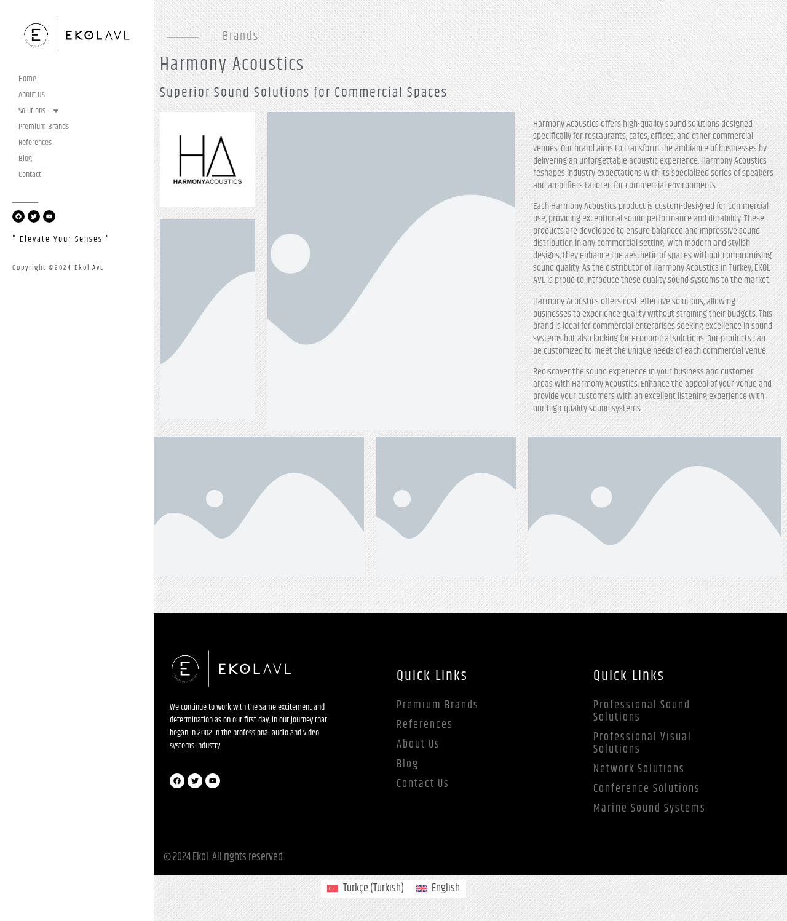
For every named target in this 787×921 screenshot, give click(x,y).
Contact (29, 174)
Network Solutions (639, 769)
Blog (25, 158)
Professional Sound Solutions (641, 711)
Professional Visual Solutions (642, 743)
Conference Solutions (646, 788)
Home (27, 78)
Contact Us (423, 784)
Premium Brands (43, 126)
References (35, 142)
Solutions (31, 110)
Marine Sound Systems (649, 808)
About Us (31, 94)
